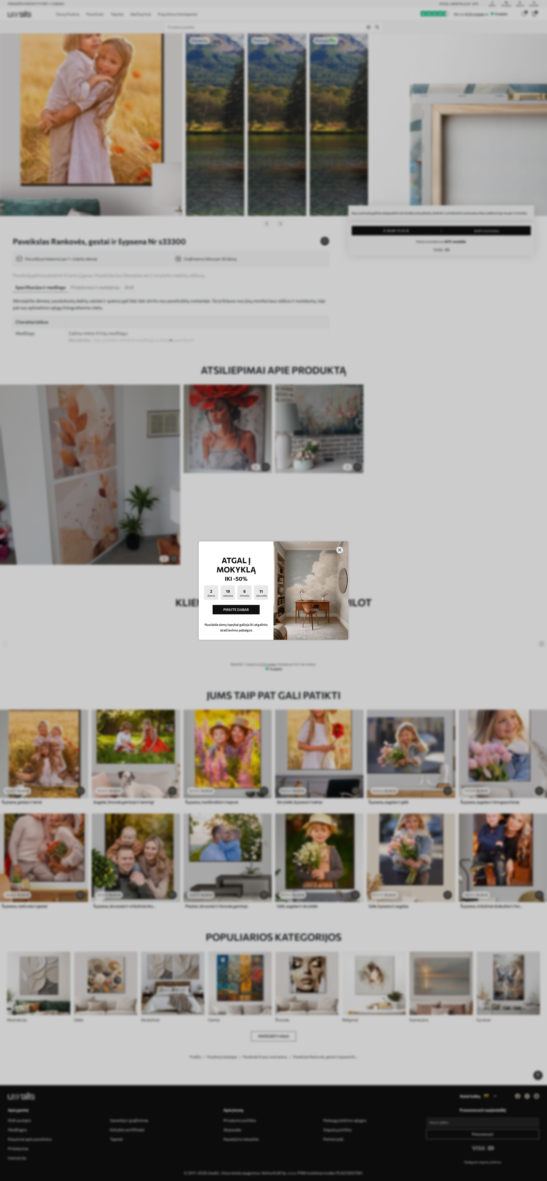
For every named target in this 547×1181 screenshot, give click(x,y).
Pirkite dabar (236, 609)
